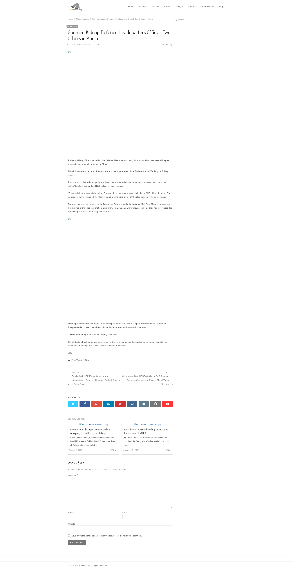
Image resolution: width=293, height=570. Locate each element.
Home (131, 6)
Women (191, 6)
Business (142, 6)
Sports (167, 6)
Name (71, 512)
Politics (155, 6)
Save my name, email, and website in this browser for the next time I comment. (107, 536)
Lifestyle (179, 6)
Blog (221, 6)
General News (207, 6)
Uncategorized (72, 26)
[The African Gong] (83, 6)
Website (71, 524)
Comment (73, 475)
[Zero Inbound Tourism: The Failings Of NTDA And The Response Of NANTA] (147, 425)
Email (125, 512)
